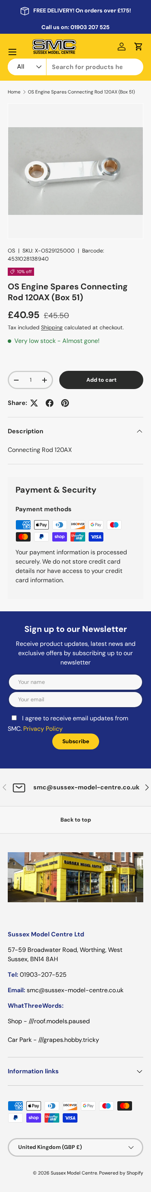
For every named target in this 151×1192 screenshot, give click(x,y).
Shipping (52, 327)
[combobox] (75, 67)
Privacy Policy (43, 729)
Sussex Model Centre (74, 1173)
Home (14, 92)
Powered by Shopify (121, 1173)
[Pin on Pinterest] (65, 403)
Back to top (75, 819)
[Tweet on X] (34, 403)
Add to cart (101, 379)
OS (11, 250)
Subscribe (75, 741)
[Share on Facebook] (49, 403)
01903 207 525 (90, 27)
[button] (138, 46)
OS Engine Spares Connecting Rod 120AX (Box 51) (81, 92)
